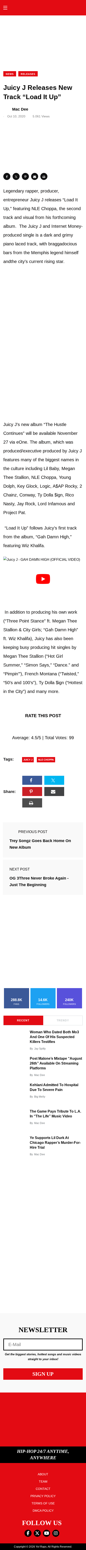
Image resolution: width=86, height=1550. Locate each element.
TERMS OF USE (43, 1503)
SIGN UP (43, 1374)
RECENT (23, 1020)
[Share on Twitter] (16, 176)
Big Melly (39, 1096)
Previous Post (32, 832)
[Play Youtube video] (43, 579)
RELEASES (28, 74)
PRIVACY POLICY (43, 1496)
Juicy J (27, 759)
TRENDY (63, 1020)
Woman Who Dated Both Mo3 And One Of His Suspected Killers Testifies (54, 1037)
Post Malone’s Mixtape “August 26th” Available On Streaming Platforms (56, 1063)
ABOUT (43, 1474)
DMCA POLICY (43, 1510)
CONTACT (43, 1489)
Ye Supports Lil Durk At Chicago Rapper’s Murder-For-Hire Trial (55, 1143)
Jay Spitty (40, 1048)
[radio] (24, 726)
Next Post (19, 869)
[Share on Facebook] (6, 176)
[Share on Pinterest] (25, 176)
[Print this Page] (43, 176)
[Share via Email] (34, 176)
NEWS (10, 74)
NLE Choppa (46, 759)
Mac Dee (39, 1075)
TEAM (43, 1481)
